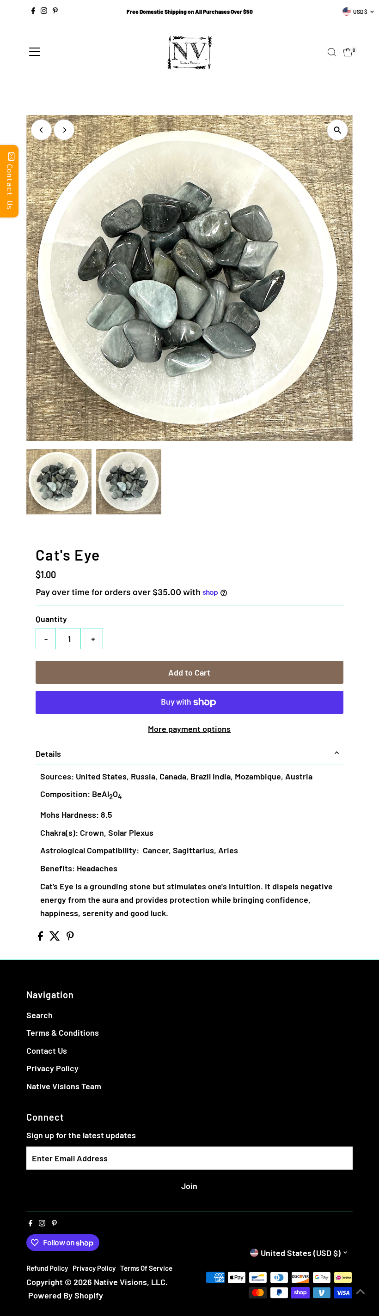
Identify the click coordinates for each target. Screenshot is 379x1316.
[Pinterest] (55, 11)
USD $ (360, 11)
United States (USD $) (301, 1253)
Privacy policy (94, 1268)
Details (48, 754)
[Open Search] (332, 52)
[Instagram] (43, 11)
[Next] (64, 130)
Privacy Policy (52, 1068)
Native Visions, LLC (129, 1282)
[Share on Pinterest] (70, 937)
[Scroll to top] (360, 1290)
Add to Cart (189, 672)
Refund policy (47, 1268)
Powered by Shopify (65, 1295)
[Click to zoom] (337, 130)
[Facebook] (33, 11)
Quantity (51, 619)
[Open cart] (348, 52)
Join (189, 1186)
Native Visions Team (63, 1086)
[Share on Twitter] (55, 937)
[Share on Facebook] (41, 937)
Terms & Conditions (62, 1032)
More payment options (189, 729)
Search (39, 1015)
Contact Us (46, 1050)
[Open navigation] (34, 52)
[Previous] (41, 130)
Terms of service (146, 1268)
